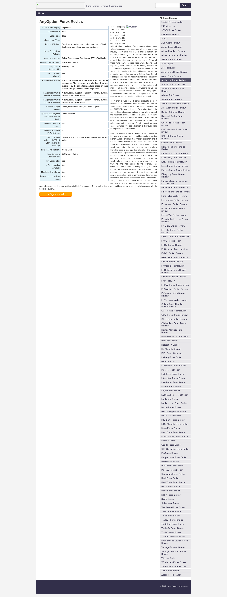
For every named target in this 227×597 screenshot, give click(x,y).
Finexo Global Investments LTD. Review (174, 182)
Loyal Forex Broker (170, 390)
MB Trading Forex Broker (173, 411)
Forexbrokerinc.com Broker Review (174, 220)
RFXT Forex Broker (171, 486)
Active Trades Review (171, 47)
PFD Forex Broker (170, 461)
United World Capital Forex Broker (174, 541)
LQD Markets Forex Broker (174, 395)
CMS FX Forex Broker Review (172, 137)
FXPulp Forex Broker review (175, 285)
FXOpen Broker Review (172, 266)
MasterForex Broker (171, 407)
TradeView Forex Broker (173, 536)
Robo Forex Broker (170, 490)
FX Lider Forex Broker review (172, 231)
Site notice (183, 586)
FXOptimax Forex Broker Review (173, 271)
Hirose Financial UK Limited (174, 336)
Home (41, 13)
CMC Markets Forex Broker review (174, 130)
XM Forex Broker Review (173, 566)
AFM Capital (167, 63)
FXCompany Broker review (174, 249)
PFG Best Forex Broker (172, 465)
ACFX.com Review (170, 43)
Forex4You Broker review (173, 215)
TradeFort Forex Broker (173, 524)
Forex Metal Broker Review (174, 200)
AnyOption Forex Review (173, 80)
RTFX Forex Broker (171, 495)
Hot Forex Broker (169, 340)
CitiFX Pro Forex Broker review (173, 123)
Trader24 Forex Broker (172, 528)
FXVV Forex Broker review (174, 300)
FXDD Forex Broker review (174, 257)
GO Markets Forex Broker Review (174, 324)
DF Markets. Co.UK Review (174, 153)
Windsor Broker (169, 558)
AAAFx (164, 38)
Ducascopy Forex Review (173, 157)
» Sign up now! (55, 194)
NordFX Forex (168, 440)
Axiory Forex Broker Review (175, 103)
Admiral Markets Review (173, 51)
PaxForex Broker (169, 453)
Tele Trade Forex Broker (173, 507)
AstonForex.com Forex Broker (172, 89)
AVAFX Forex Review (171, 99)
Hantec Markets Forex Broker (172, 331)
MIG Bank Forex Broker (173, 420)
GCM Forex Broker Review (174, 315)
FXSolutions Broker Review (174, 289)
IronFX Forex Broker (171, 386)
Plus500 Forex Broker (172, 470)
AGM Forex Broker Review (174, 72)
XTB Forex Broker (170, 570)
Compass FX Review (171, 142)
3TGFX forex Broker (171, 30)
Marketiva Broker (169, 399)
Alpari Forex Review (171, 76)
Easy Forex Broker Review (174, 162)
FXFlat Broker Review (172, 261)
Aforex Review (168, 68)
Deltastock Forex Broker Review (173, 148)
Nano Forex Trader (170, 428)
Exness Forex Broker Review (175, 170)
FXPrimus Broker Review (173, 276)
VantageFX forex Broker (173, 547)
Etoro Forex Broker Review (174, 166)
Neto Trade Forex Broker (173, 432)
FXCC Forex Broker (171, 241)
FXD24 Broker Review (172, 253)
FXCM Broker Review (171, 245)
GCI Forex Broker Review (173, 310)
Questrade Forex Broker (173, 474)
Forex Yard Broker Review (174, 204)
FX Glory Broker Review (173, 226)
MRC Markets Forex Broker (174, 424)
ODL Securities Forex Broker (175, 449)
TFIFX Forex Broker (171, 511)
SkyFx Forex (167, 499)
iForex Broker (168, 361)
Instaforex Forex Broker (173, 374)
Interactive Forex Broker (173, 378)
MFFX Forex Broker (171, 415)
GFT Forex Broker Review (174, 319)
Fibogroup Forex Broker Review (173, 175)
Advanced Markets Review (174, 55)
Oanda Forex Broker (171, 445)
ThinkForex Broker (170, 515)
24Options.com (168, 26)
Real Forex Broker (170, 478)
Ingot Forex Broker (170, 370)
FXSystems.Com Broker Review (173, 294)
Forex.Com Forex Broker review (173, 209)
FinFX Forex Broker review (174, 187)
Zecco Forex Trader (171, 575)
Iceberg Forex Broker (171, 357)
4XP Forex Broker (170, 34)
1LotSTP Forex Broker (172, 22)
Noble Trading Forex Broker (175, 436)
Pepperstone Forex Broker (174, 457)
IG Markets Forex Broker (173, 365)
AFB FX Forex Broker (171, 59)
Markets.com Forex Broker (174, 403)
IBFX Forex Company (172, 353)
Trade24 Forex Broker (172, 520)
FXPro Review (168, 281)
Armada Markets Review (173, 84)
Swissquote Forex (170, 503)
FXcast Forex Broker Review (175, 236)
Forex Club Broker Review (174, 196)
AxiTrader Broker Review (173, 107)
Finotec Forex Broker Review (175, 191)
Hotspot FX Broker (170, 345)
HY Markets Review (171, 349)
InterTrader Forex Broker (173, 382)
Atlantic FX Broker (170, 95)
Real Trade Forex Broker (173, 482)
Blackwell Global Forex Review (172, 117)
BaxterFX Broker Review (173, 112)
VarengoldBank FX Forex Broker (173, 552)
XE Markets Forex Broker (173, 562)
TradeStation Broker (171, 532)
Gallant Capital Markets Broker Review (172, 305)
